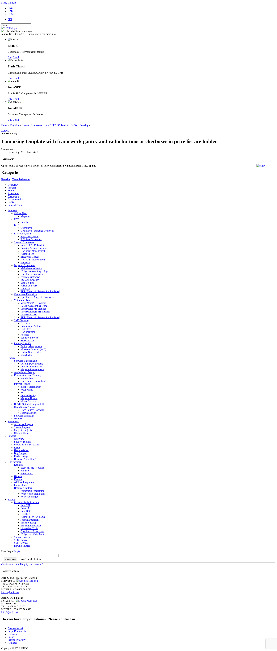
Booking (84, 125)
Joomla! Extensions (32, 125)
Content (12, 2)
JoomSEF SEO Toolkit (56, 125)
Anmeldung (10, 559)
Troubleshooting (21, 179)
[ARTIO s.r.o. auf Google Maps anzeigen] (27, 580)
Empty (16, 551)
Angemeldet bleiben (31, 559)
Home (4, 125)
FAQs (74, 125)
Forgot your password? (31, 564)
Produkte (14, 125)
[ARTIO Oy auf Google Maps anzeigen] (26, 600)
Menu (4, 2)
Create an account (10, 564)
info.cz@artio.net (10, 592)
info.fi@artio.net (9, 612)
